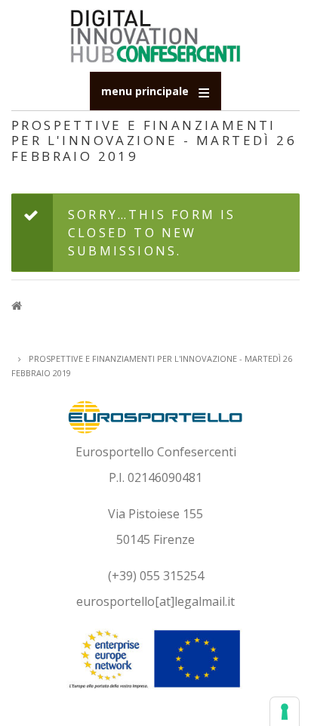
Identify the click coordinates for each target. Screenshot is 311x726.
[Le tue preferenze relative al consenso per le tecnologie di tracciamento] (284, 711)
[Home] (156, 34)
